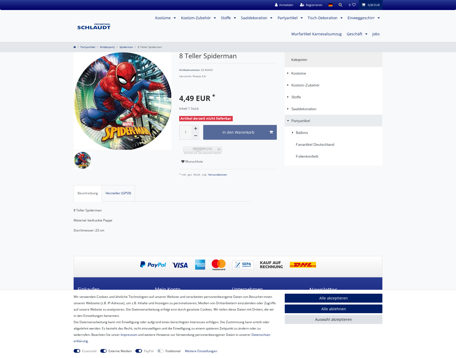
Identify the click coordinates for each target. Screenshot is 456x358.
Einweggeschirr (362, 17)
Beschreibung (88, 193)
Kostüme (163, 17)
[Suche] (340, 5)
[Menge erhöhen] (195, 128)
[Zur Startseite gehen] (74, 47)
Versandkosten (217, 174)
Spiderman (126, 47)
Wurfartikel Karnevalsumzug (316, 33)
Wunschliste (193, 161)
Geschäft (355, 33)
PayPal (149, 351)
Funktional (172, 351)
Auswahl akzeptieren (333, 319)
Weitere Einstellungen (201, 351)
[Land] (330, 5)
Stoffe (226, 17)
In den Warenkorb (238, 132)
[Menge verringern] (195, 136)
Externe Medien (120, 351)
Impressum (129, 334)
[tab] (88, 193)
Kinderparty (107, 47)
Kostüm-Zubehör (196, 17)
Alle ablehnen (333, 308)
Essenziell (89, 351)
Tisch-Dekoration (323, 17)
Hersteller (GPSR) (118, 193)
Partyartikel (288, 17)
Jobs (376, 33)
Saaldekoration (254, 17)
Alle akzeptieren (333, 298)
